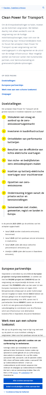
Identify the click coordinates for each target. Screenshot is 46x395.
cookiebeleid (25, 373)
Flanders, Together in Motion (15, 8)
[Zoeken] (43, 8)
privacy (15, 373)
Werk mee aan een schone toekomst (19, 89)
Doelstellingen (8, 80)
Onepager (6, 94)
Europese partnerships (12, 85)
